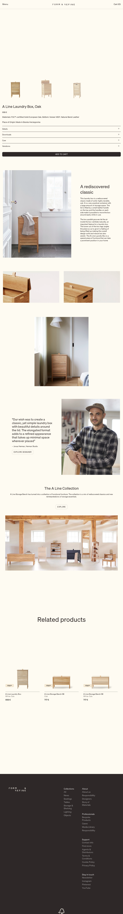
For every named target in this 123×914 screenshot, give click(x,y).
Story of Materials (86, 803)
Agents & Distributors (87, 851)
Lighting (67, 811)
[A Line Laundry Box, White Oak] (22, 672)
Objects (67, 815)
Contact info (87, 842)
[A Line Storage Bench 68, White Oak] (100, 672)
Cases (85, 823)
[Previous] (4, 678)
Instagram (87, 881)
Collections (69, 788)
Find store (87, 846)
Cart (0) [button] (117, 4)
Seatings (68, 798)
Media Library (88, 827)
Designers (87, 798)
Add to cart (61, 154)
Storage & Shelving (68, 807)
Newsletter (87, 877)
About (85, 788)
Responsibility (88, 795)
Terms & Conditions (87, 857)
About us (86, 792)
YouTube (86, 888)
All (65, 792)
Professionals (88, 814)
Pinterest (86, 884)
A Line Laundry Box (13, 695)
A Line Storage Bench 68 (54, 695)
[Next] (118, 678)
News (66, 795)
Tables (67, 802)
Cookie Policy (88, 862)
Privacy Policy (88, 865)
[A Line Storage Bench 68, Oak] (61, 672)
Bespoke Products (86, 819)
